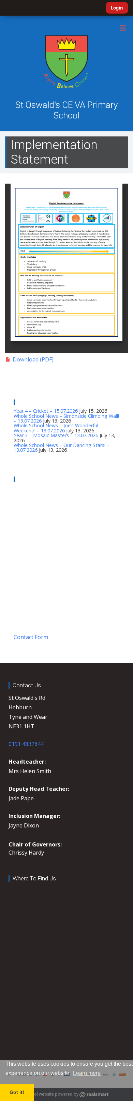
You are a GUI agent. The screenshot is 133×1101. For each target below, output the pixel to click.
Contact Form (31, 637)
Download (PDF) (33, 359)
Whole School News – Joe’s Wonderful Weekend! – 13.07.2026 (56, 427)
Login (117, 8)
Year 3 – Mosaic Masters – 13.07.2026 (56, 435)
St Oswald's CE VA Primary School (66, 110)
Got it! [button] (17, 1092)
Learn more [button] (87, 1073)
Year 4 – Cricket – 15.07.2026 (46, 411)
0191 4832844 (26, 744)
